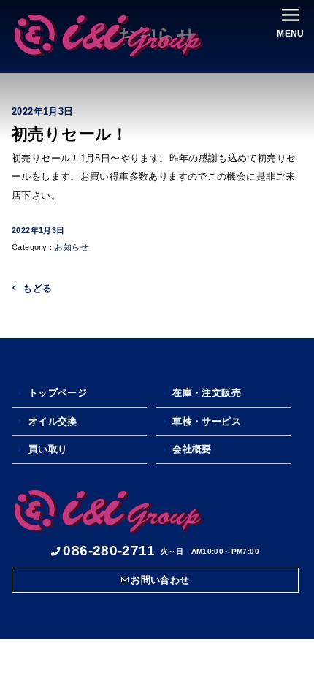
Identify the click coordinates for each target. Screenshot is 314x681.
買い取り (48, 449)
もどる (37, 288)
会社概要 (192, 449)
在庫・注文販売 (206, 392)
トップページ (57, 392)
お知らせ (71, 247)
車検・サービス (206, 421)
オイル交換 (52, 421)
